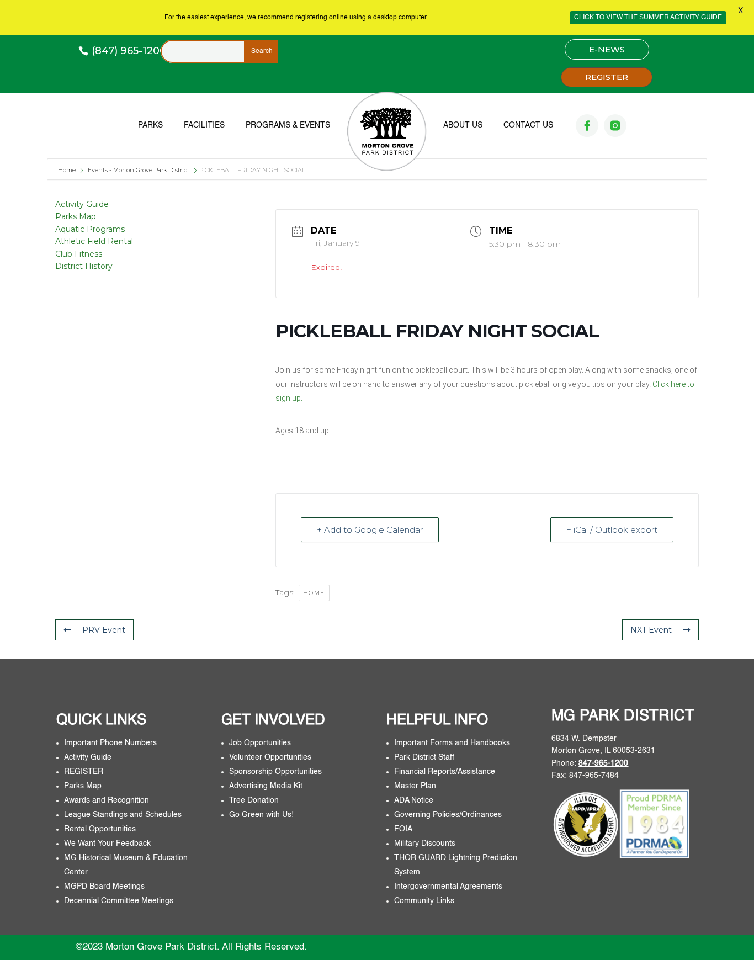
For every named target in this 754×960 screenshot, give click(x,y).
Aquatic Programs (90, 229)
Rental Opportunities (100, 829)
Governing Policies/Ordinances (448, 815)
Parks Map (75, 216)
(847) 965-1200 (129, 51)
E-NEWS (607, 49)
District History (84, 266)
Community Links (424, 901)
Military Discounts (424, 843)
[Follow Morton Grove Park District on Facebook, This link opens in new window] (587, 125)
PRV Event (103, 630)
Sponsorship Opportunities (275, 772)
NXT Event (651, 630)
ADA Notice (413, 800)
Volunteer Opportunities (270, 757)
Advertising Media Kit (267, 786)
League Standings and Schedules (123, 815)
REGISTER (606, 77)
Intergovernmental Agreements (448, 886)
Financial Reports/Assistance (445, 772)
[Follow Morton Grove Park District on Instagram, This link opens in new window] (615, 125)
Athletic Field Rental (94, 241)
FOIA (403, 829)
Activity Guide (82, 204)
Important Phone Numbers (110, 743)
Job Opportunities (260, 743)
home (314, 593)
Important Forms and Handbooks (453, 743)
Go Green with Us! (261, 815)
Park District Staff (424, 757)
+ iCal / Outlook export (611, 529)
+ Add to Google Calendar (370, 529)
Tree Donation (254, 800)
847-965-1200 (603, 763)
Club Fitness (78, 254)
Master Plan (415, 786)
